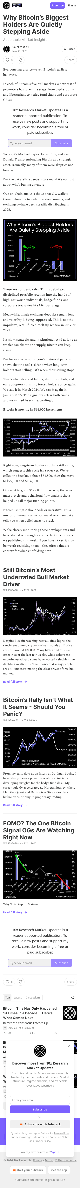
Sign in (72, 5)
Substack (21, 1180)
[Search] (73, 997)
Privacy (37, 1160)
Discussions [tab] (33, 997)
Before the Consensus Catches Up (25, 1023)
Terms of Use (61, 1133)
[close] (69, 1046)
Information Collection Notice (52, 1137)
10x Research (20, 47)
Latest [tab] (18, 997)
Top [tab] (7, 997)
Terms (49, 1160)
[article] (40, 1020)
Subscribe (57, 5)
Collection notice (66, 1160)
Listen (71, 49)
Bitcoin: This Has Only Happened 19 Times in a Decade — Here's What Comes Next (30, 1013)
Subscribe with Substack (43, 1124)
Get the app (59, 1170)
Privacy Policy (42, 1141)
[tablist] (23, 997)
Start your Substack (30, 1170)
